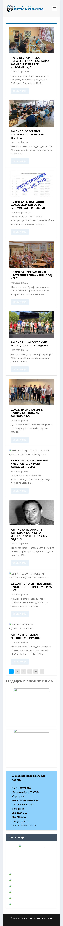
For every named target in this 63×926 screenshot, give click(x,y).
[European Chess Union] (31, 880)
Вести (25, 142)
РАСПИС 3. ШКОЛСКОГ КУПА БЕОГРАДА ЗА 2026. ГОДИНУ (29, 344)
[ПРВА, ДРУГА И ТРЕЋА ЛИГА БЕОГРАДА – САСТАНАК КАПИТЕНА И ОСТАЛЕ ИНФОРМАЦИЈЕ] (31, 40)
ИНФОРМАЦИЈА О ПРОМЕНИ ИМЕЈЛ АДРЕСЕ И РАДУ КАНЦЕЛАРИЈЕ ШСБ (29, 464)
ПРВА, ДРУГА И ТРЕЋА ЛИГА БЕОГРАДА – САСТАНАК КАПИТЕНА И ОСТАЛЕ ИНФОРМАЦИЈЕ (30, 62)
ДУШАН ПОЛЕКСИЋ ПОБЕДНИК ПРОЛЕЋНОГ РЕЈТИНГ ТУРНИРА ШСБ (31, 587)
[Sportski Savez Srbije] (31, 898)
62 (36, 671)
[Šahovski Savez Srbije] (31, 886)
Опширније (19, 91)
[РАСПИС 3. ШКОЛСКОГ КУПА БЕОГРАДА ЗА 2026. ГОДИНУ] (31, 324)
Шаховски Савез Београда (38, 918)
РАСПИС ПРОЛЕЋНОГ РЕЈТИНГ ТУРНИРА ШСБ (26, 636)
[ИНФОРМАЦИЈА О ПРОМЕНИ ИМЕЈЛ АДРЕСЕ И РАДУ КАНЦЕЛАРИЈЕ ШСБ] (31, 452)
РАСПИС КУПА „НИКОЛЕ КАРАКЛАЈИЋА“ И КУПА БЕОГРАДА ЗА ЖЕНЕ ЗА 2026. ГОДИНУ (29, 534)
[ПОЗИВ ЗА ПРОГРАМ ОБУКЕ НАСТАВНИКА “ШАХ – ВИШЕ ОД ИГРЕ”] (31, 254)
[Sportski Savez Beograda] (31, 904)
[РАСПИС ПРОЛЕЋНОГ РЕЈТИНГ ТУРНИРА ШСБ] (31, 626)
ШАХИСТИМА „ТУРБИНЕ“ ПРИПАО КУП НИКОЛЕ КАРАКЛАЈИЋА (27, 413)
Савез (25, 471)
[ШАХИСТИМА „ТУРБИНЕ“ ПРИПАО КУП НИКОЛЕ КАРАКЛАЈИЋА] (31, 392)
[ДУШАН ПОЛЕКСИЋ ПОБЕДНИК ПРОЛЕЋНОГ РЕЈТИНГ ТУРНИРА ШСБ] (31, 575)
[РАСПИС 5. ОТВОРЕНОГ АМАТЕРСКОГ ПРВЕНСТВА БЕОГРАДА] (31, 113)
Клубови (26, 71)
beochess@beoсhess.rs (24, 825)
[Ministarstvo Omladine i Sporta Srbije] (31, 892)
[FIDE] (31, 874)
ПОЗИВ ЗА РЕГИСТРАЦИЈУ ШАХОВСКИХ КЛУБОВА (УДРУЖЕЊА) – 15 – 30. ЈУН (28, 205)
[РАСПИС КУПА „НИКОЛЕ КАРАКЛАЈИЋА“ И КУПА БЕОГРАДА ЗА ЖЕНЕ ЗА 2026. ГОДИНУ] (31, 512)
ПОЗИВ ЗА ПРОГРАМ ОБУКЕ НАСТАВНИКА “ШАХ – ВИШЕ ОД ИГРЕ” (31, 275)
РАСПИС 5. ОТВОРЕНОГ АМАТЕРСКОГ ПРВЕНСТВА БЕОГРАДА (27, 134)
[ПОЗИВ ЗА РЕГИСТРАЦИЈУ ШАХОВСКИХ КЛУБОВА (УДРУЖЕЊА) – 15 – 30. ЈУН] (31, 183)
